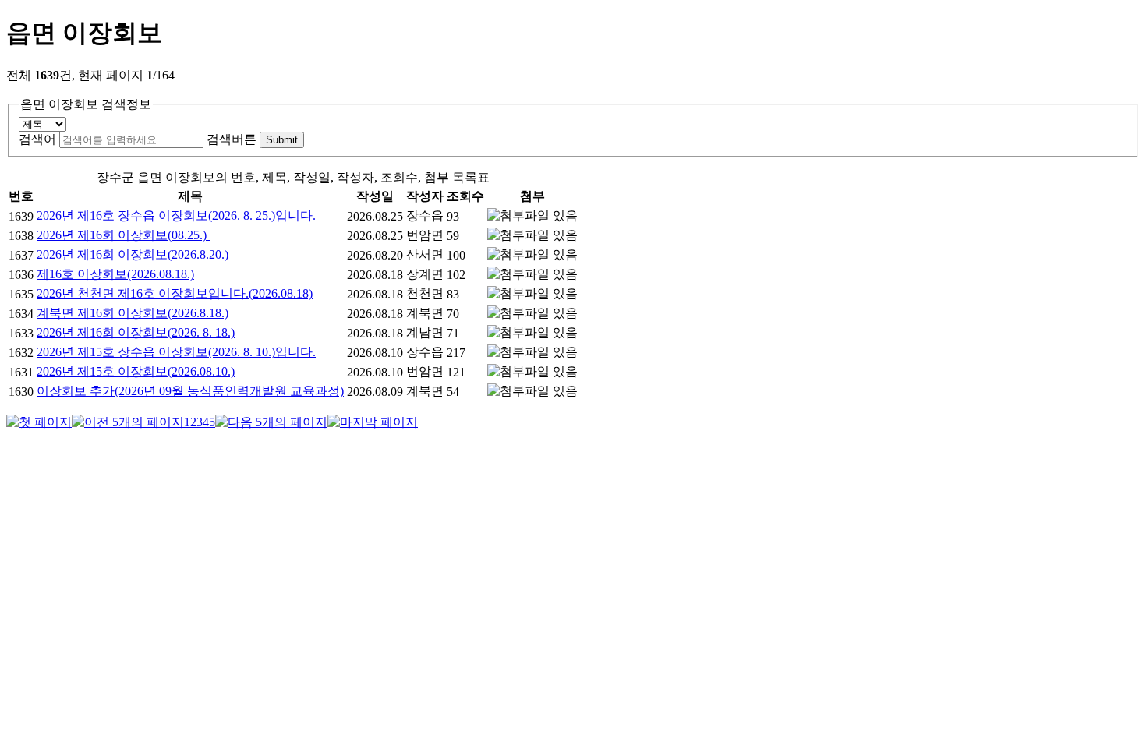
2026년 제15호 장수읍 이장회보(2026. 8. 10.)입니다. (176, 351)
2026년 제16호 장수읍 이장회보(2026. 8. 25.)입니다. (176, 215)
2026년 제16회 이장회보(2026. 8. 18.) (136, 332)
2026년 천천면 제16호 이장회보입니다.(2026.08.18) (175, 293)
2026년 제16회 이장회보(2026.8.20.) (132, 254)
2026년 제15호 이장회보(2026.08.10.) (136, 371)
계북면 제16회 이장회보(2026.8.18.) (132, 313)
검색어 (37, 139)
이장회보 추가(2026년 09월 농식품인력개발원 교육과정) (190, 390)
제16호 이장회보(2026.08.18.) (115, 274)
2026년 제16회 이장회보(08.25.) (123, 235)
